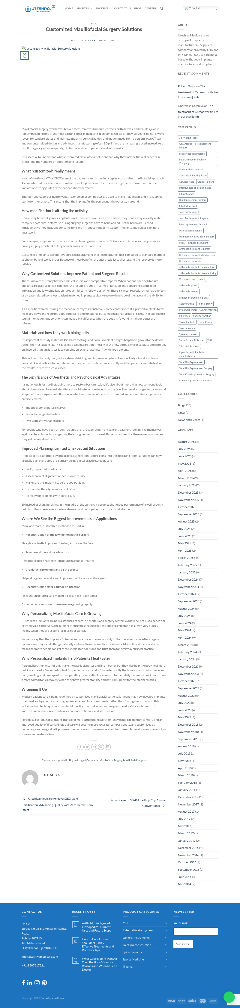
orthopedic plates (188, 285)
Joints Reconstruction (137, 945)
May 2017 (184, 826)
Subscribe (183, 944)
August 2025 (186, 521)
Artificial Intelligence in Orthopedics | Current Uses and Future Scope (97, 926)
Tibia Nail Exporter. (189, 346)
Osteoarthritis (186, 303)
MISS (182, 242)
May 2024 (184, 630)
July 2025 (184, 528)
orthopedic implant (198, 242)
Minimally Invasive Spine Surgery (196, 236)
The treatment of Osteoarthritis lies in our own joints (198, 91)
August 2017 (186, 811)
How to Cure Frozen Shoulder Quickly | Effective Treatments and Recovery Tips (98, 944)
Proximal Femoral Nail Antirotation (198, 309)
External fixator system (138, 930)
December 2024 (188, 579)
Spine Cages (205, 322)
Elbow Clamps (186, 193)
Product (102, 8)
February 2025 (187, 565)
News (181, 412)
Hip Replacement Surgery (192, 199)
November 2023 (188, 673)
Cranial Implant (205, 181)
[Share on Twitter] (87, 747)
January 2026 (187, 485)
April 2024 (185, 637)
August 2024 (186, 608)
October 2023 (187, 681)
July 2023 (184, 702)
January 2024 (187, 659)
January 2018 (187, 789)
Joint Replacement (189, 212)
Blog (137, 8)
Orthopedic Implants (190, 260)
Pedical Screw (205, 303)
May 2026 (184, 463)
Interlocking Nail (188, 206)
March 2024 (186, 645)
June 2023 (184, 710)
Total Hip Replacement (191, 362)
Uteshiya (112, 40)
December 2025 (188, 492)
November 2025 (188, 499)
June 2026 (184, 456)
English (195, 8)
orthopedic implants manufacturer (197, 266)
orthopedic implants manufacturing (197, 273)
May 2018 (184, 760)
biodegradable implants (191, 169)
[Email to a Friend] (94, 747)
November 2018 (188, 732)
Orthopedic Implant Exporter (194, 248)
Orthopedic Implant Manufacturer (197, 254)
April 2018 (185, 768)
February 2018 (187, 782)
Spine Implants (187, 328)
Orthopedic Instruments (192, 279)
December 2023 (188, 666)
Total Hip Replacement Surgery (195, 368)
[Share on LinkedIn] (108, 747)
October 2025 (187, 507)
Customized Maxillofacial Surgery (104, 760)
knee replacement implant (193, 224)
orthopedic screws (189, 291)
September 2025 (188, 514)
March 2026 (186, 478)
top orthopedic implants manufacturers (191, 354)
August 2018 (186, 746)
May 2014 (184, 884)
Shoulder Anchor (202, 315)
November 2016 (188, 855)
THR (209, 340)
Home (69, 8)
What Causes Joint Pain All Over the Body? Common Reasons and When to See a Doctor (99, 964)
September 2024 (188, 601)
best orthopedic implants (192, 153)
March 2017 (186, 833)
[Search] (161, 8)
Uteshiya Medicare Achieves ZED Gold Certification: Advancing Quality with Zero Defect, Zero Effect (57, 804)
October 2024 (187, 594)
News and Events (189, 419)
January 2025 (187, 572)
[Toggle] (166, 923)
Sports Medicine (133, 959)
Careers (151, 8)
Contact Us (122, 8)
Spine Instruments (189, 334)
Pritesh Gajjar (187, 86)
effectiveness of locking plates (195, 187)
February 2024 (187, 652)
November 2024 (188, 586)
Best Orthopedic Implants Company (192, 161)
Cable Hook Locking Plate (193, 175)
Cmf (125, 923)
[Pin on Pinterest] (101, 747)
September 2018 (188, 739)
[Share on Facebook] (80, 747)
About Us (83, 8)
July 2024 (184, 615)
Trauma (128, 966)
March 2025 (186, 557)
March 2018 (186, 775)
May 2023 (184, 717)
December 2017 (188, 797)
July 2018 (184, 753)
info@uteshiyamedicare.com (40, 956)
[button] (229, 997)
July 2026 (184, 449)
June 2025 (184, 536)
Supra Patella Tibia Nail (191, 340)
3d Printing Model (188, 137)
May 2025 (184, 543)
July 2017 (184, 818)
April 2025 (185, 550)
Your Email (181, 923)
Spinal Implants (187, 322)
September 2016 (188, 869)
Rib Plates (184, 315)
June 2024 (184, 623)
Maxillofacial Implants (190, 230)
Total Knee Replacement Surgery (196, 374)
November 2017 (188, 804)
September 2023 (188, 688)
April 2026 (185, 470)
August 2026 (186, 441)
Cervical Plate (186, 181)
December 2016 (188, 847)
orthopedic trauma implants (194, 297)
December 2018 (188, 724)
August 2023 (186, 695)
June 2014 (184, 877)
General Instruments (136, 937)
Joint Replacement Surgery (193, 218)
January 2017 (187, 840)
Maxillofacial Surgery (134, 760)
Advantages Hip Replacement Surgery (195, 145)
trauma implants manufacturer (195, 380)
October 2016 (187, 862)
